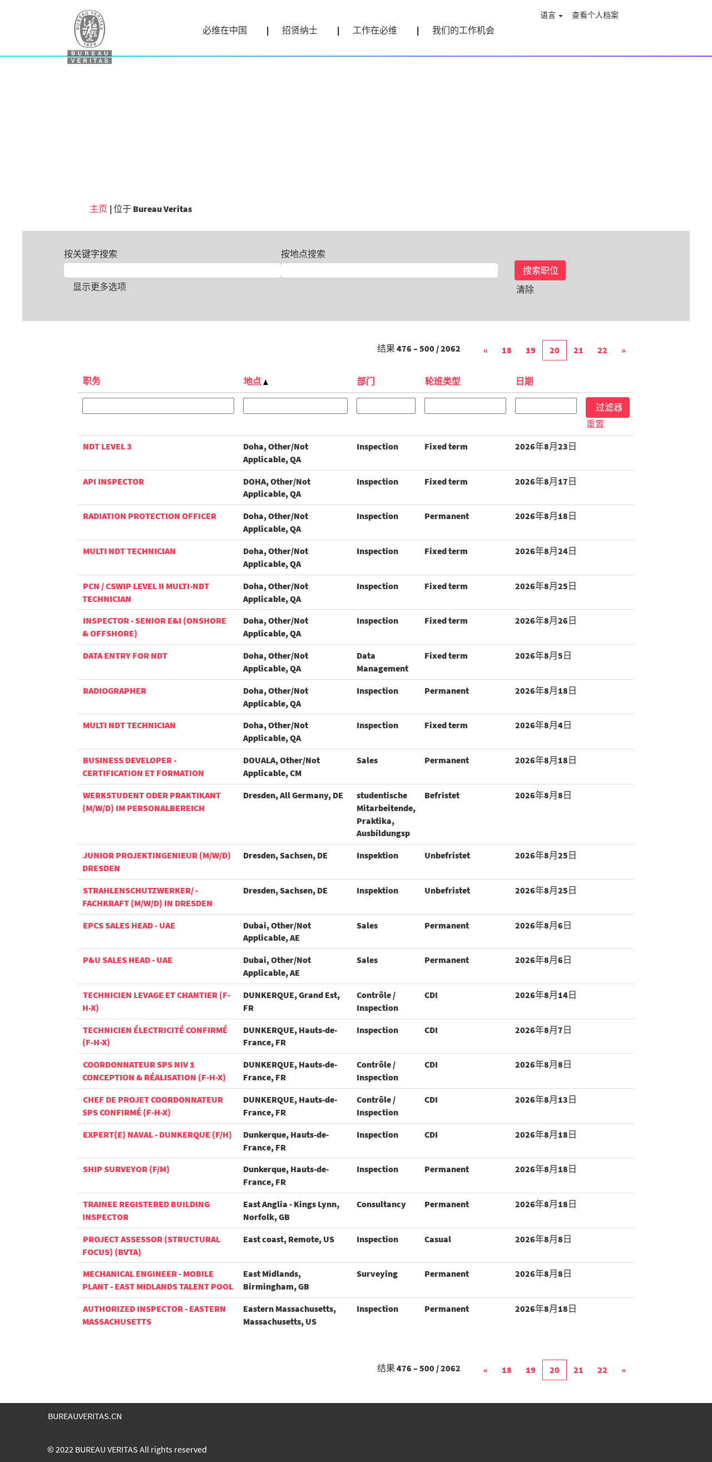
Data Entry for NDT (125, 655)
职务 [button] (92, 380)
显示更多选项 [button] (99, 286)
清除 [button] (525, 289)
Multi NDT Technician (129, 550)
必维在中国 (224, 30)
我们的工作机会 (463, 30)
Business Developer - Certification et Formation (143, 766)
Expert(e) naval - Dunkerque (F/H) (157, 1134)
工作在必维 (375, 30)
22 (602, 349)
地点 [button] (253, 381)
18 (507, 349)
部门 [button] (366, 381)
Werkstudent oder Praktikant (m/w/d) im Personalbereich (151, 801)
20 (555, 349)
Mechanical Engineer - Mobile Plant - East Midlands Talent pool (157, 1280)
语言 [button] (548, 15)
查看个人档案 (595, 15)
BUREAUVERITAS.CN (85, 1415)
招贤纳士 (300, 30)
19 (531, 349)
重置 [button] (595, 423)
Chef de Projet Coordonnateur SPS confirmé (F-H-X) (152, 1106)
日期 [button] (524, 381)
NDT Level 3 (107, 446)
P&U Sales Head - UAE (127, 959)
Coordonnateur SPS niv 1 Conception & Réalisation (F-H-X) (154, 1071)
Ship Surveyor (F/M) (126, 1168)
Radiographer (114, 690)
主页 (98, 208)
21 (578, 349)
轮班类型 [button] (443, 381)
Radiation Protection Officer (149, 515)
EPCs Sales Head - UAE (129, 925)
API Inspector (113, 481)
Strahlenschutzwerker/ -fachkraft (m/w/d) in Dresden (147, 896)
